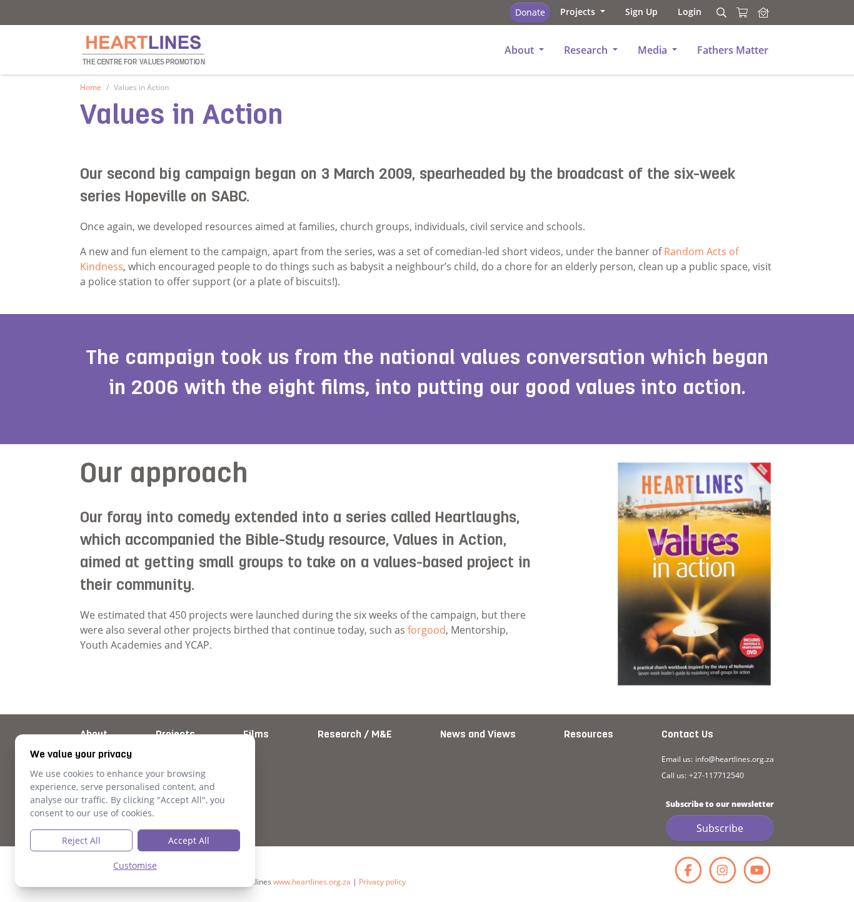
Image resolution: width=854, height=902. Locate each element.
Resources (588, 735)
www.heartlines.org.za (312, 881)
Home (90, 87)
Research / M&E (355, 735)
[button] (582, 11)
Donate (530, 12)
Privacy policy (382, 881)
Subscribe (719, 828)
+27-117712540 (716, 775)
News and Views (478, 735)
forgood (427, 630)
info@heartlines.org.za (734, 759)
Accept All (188, 840)
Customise (135, 865)
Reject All (81, 840)
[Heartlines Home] (763, 12)
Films (256, 735)
